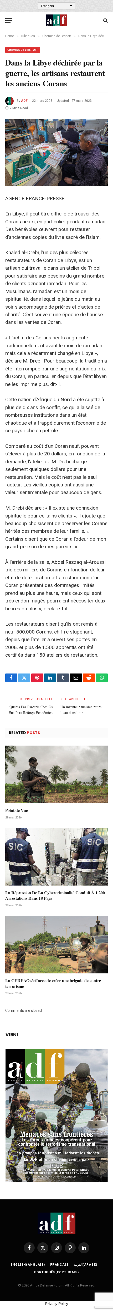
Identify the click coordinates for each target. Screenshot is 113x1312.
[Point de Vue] (56, 774)
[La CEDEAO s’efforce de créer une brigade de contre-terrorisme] (56, 944)
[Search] (105, 20)
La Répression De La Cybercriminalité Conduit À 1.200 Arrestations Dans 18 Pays (55, 895)
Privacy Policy (56, 1303)
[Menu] (8, 20)
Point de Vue (16, 810)
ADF (24, 101)
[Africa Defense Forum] (56, 20)
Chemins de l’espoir (22, 49)
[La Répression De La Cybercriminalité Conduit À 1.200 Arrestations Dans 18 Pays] (56, 856)
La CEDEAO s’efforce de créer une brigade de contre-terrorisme (53, 983)
